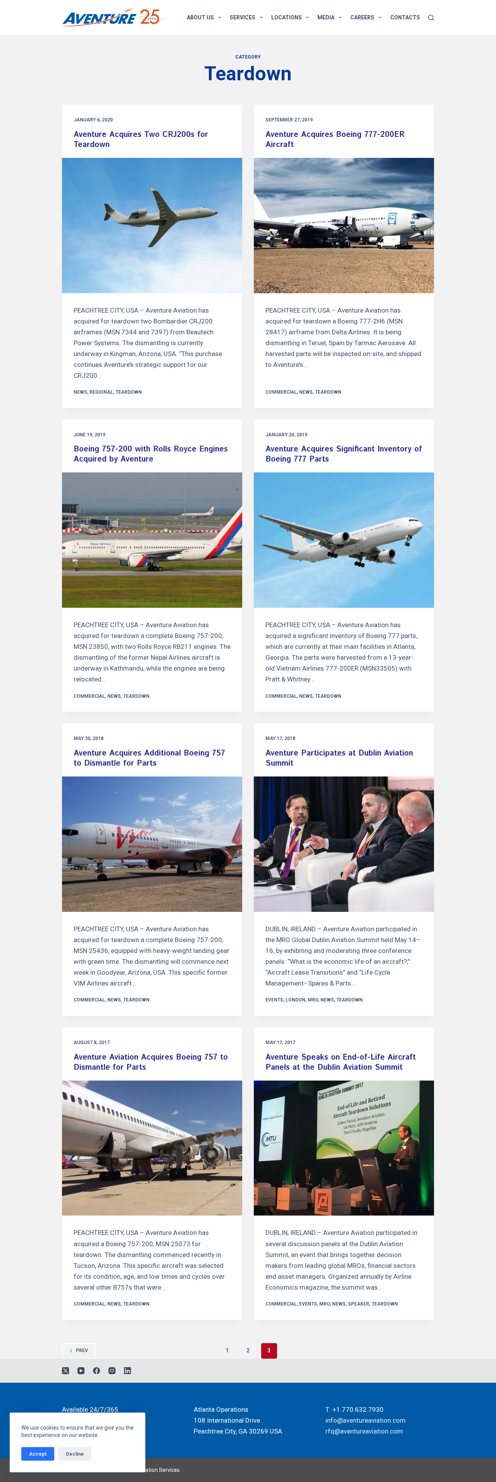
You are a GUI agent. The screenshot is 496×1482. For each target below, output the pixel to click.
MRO (313, 1000)
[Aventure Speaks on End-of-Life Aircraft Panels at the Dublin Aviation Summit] (344, 1148)
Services (242, 17)
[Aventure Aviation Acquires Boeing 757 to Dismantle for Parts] (152, 1148)
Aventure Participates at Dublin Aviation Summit (339, 758)
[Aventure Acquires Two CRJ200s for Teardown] (152, 225)
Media (325, 17)
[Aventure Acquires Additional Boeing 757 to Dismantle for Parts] (152, 844)
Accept (37, 1454)
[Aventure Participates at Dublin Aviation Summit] (344, 844)
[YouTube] (81, 1370)
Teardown (128, 392)
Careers (362, 17)
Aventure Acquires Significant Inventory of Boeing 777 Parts (343, 454)
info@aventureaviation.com (366, 1420)
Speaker (358, 1304)
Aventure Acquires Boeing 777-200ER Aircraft (335, 139)
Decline (75, 1454)
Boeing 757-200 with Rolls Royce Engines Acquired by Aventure (151, 454)
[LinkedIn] (127, 1370)
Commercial (281, 392)
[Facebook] (96, 1370)
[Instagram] (111, 1370)
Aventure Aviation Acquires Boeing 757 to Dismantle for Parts (151, 1062)
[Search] (431, 18)
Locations (286, 17)
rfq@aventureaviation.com (364, 1431)
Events (274, 1000)
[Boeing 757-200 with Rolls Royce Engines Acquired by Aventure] (152, 540)
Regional (101, 392)
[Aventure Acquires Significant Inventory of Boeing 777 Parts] (344, 540)
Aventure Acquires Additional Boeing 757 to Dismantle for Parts (149, 758)
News (80, 392)
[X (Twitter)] (65, 1370)
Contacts (405, 17)
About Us (200, 17)
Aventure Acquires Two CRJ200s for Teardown (141, 139)
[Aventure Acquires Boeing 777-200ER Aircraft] (344, 225)
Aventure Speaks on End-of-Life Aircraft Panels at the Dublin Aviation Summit (340, 1062)
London (295, 1000)
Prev (82, 1350)
